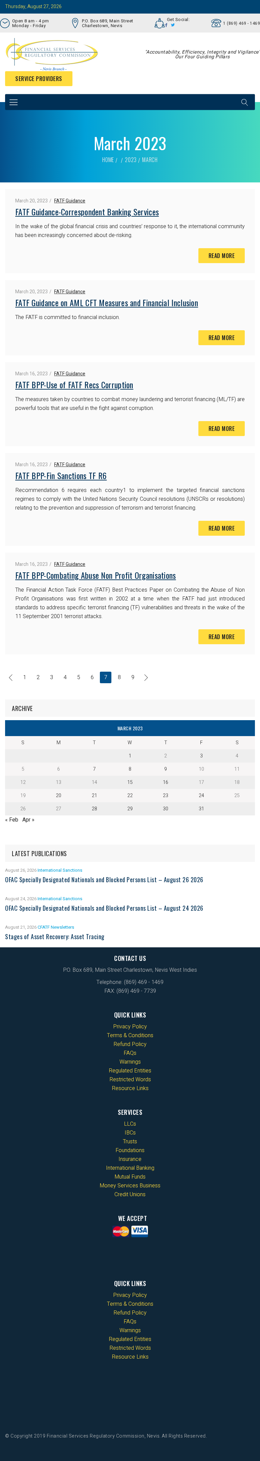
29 (130, 808)
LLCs (130, 1124)
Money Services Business (130, 1186)
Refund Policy (130, 1044)
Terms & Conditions (130, 1035)
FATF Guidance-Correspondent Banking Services (87, 211)
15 (130, 782)
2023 (131, 160)
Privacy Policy (130, 1027)
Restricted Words (130, 1079)
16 (165, 782)
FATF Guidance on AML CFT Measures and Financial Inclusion (106, 302)
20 (58, 795)
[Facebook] (166, 25)
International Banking (130, 1168)
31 (201, 808)
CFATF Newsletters (56, 927)
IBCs (130, 1133)
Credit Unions (130, 1194)
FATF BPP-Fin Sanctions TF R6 (61, 475)
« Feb (11, 820)
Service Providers (38, 79)
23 (165, 795)
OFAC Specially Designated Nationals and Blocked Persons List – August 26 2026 (104, 879)
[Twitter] (173, 25)
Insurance (130, 1159)
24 (201, 795)
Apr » (28, 820)
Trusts (130, 1142)
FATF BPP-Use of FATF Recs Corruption (74, 384)
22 (130, 795)
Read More (222, 256)
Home (108, 160)
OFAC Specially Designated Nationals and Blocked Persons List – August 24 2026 (104, 908)
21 (94, 795)
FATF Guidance (69, 200)
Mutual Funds (130, 1177)
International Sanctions (60, 870)
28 (94, 808)
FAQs (130, 1053)
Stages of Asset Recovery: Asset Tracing (55, 936)
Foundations (130, 1150)
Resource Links (130, 1088)
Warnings (130, 1062)
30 (165, 808)
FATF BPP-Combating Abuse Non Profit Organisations (95, 575)
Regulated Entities (130, 1071)
